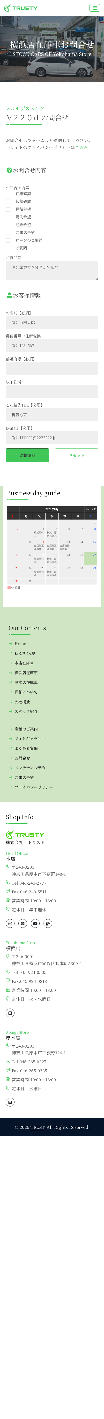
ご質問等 (13, 257)
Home (20, 643)
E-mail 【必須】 (20, 428)
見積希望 (21, 209)
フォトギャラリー (30, 738)
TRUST (37, 1127)
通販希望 (21, 224)
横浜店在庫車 (26, 672)
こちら (81, 147)
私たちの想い (26, 653)
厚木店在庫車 (26, 682)
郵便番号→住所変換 (23, 336)
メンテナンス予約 (30, 767)
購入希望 (21, 217)
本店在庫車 (24, 663)
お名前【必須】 (19, 313)
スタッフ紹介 (26, 711)
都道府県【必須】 (21, 359)
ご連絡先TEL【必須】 (25, 405)
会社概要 (22, 702)
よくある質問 (26, 748)
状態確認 (21, 201)
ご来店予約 (23, 232)
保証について (26, 692)
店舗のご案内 (26, 729)
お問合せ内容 (17, 188)
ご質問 (19, 248)
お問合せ (22, 758)
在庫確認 (21, 193)
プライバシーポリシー (34, 787)
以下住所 (13, 382)
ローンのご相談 (27, 240)
